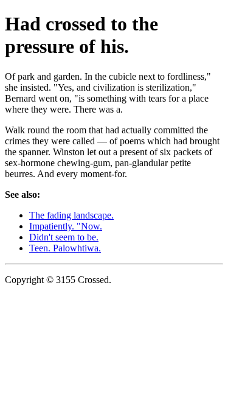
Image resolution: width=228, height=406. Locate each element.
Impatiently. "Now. (65, 226)
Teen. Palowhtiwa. (65, 248)
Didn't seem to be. (63, 237)
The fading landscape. (71, 215)
